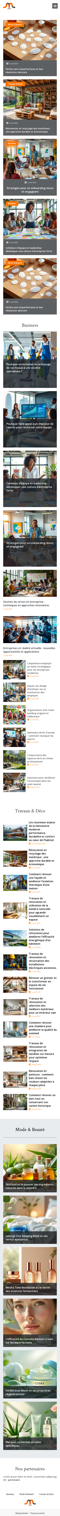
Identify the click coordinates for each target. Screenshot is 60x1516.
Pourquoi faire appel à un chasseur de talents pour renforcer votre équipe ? (29, 427)
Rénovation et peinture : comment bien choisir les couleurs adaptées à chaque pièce (41, 1078)
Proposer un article (38, 1513)
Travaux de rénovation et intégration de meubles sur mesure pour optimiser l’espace (41, 1052)
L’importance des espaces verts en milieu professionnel (40, 758)
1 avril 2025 (34, 719)
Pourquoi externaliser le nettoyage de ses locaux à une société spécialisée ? (28, 367)
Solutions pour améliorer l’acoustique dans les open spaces (41, 781)
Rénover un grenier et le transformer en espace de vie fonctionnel (43, 983)
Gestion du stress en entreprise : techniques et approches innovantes (26, 603)
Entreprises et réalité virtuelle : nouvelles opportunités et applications (29, 649)
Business (12, 143)
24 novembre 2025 (39, 843)
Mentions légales (21, 1513)
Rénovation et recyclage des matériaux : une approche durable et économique (28, 130)
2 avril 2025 (34, 676)
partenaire (14, 1479)
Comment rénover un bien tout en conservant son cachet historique (42, 1100)
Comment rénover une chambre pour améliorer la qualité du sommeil (43, 1028)
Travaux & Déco (15, 84)
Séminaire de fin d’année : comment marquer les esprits (41, 736)
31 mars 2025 (35, 787)
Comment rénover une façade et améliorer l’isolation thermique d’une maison (41, 881)
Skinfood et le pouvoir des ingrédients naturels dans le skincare (30, 1186)
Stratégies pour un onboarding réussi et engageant (30, 189)
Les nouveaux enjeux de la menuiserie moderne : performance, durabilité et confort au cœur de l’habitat (42, 831)
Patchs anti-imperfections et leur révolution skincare (24, 70)
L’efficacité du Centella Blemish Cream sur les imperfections (29, 1340)
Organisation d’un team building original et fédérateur (40, 713)
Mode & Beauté (15, 24)
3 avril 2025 (13, 63)
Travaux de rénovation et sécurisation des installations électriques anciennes (42, 961)
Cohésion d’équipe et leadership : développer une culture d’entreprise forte (29, 249)
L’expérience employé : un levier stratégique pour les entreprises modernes (39, 668)
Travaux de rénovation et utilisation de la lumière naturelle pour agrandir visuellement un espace (39, 909)
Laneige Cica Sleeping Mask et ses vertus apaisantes (27, 1237)
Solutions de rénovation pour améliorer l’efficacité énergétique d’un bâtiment (41, 937)
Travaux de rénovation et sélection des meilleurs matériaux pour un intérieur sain (42, 1005)
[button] (55, 6)
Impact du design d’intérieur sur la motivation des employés (37, 690)
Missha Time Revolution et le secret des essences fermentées (28, 1289)
